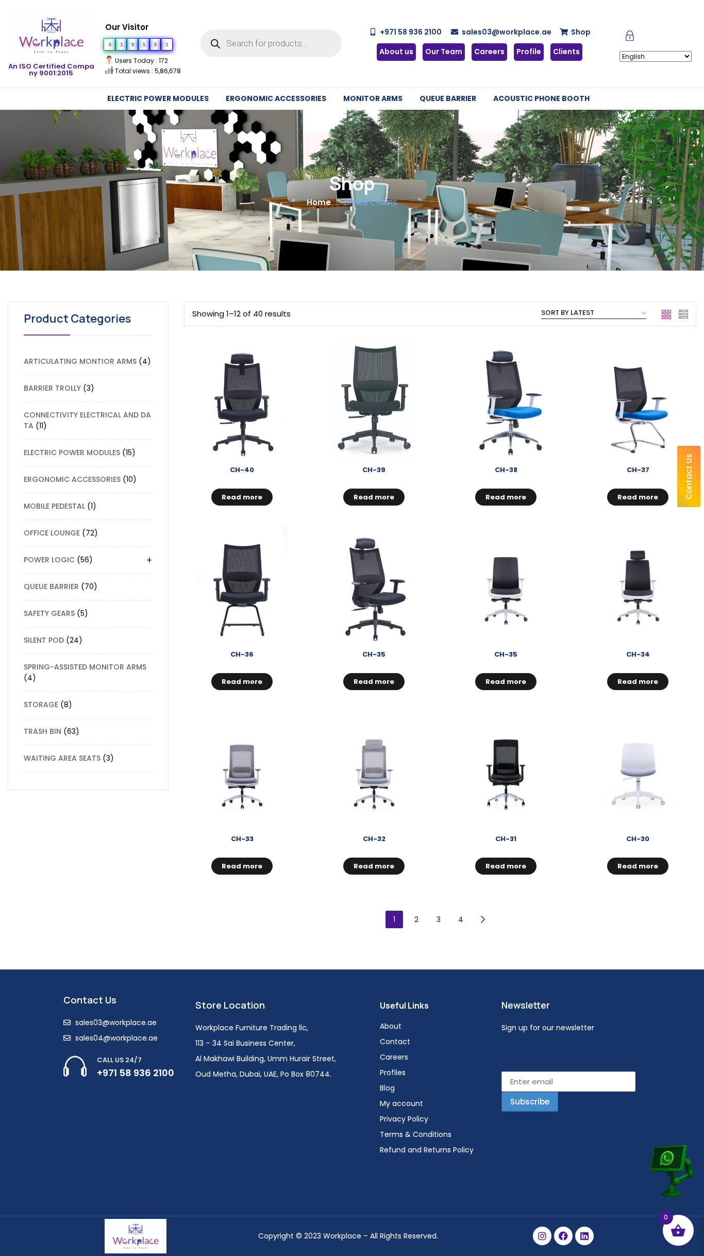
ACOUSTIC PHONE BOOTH (541, 98)
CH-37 (638, 470)
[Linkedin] (584, 1236)
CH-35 (373, 654)
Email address (529, 1061)
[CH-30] (638, 769)
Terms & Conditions (415, 1134)
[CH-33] (242, 769)
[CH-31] (506, 769)
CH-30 (637, 839)
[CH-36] (242, 584)
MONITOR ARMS (373, 98)
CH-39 (373, 470)
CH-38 (506, 470)
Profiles (393, 1072)
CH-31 (505, 839)
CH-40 (242, 470)
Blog (387, 1088)
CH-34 (638, 654)
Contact (395, 1041)
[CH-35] (374, 584)
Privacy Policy (404, 1119)
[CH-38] (506, 400)
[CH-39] (374, 400)
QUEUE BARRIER (448, 98)
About (390, 1026)
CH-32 (374, 839)
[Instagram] (542, 1236)
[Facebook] (563, 1236)
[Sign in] (630, 38)
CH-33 (242, 839)
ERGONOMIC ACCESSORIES (276, 98)
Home (319, 202)
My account (401, 1103)
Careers (394, 1057)
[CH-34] (638, 584)
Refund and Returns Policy (427, 1150)
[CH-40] (242, 400)
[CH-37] (638, 400)
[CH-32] (374, 769)
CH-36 (242, 654)
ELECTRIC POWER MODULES (158, 98)
